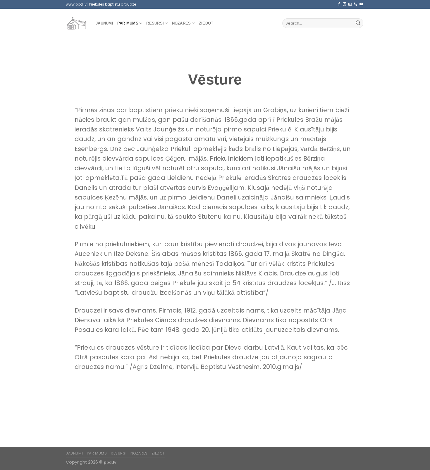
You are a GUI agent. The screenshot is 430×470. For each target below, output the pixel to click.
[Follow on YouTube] (361, 4)
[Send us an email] (350, 4)
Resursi (155, 23)
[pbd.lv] (76, 23)
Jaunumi (104, 23)
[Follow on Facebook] (339, 4)
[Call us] (355, 4)
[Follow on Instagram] (344, 4)
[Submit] (358, 23)
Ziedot (206, 23)
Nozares (181, 23)
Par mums (127, 23)
